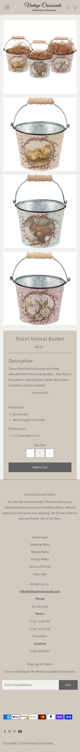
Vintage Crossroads (40, 743)
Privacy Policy (40, 559)
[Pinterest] (14, 732)
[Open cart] (75, 7)
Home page (40, 537)
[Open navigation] (11, 7)
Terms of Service (40, 566)
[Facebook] (5, 732)
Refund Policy (40, 552)
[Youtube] (20, 732)
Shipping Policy (40, 544)
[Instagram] (9, 732)
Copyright (40, 574)
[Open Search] (68, 7)
